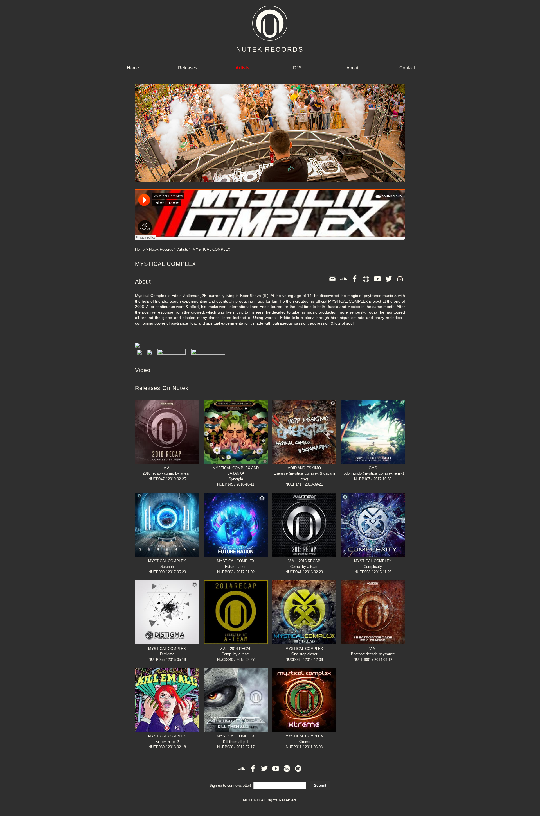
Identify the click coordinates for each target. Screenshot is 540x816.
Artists (182, 249)
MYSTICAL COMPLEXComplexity (373, 564)
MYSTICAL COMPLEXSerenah (167, 564)
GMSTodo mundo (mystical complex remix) (373, 470)
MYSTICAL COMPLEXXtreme (304, 739)
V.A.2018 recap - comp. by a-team (167, 470)
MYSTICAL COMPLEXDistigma (167, 651)
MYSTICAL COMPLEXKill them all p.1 (236, 739)
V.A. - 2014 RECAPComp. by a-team (236, 651)
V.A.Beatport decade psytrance (373, 651)
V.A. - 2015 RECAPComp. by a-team (304, 564)
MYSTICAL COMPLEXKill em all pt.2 (167, 739)
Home (133, 67)
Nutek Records (161, 249)
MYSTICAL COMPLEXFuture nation (236, 564)
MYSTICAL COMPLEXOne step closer (304, 651)
